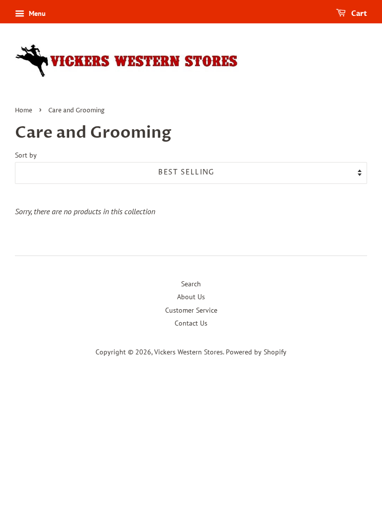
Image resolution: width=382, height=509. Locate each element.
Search (191, 283)
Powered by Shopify (256, 351)
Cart (358, 13)
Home (23, 110)
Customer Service (191, 310)
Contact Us (191, 323)
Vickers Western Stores (188, 351)
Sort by (26, 155)
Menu (36, 13)
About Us (191, 296)
